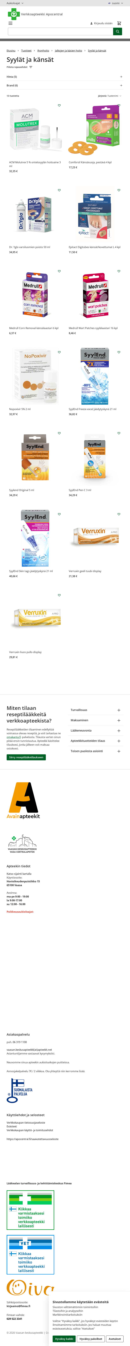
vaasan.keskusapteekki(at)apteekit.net (29, 1049)
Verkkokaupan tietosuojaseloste (26, 1122)
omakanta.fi (14, 737)
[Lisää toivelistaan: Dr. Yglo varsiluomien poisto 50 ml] (59, 190)
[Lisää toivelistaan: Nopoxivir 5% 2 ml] (59, 352)
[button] (65, 67)
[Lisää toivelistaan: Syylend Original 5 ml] (59, 433)
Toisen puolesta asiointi (87, 751)
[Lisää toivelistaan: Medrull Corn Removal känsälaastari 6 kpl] (59, 271)
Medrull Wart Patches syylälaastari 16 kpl (93, 328)
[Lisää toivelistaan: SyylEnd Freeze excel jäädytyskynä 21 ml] (119, 352)
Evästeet (12, 1126)
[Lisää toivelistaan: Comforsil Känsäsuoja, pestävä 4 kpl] (119, 105)
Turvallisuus (79, 710)
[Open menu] (10, 23)
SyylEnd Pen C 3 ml (80, 490)
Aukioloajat (13, 3)
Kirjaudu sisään (103, 23)
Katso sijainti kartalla (19, 874)
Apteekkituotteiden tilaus (88, 741)
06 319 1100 (20, 1042)
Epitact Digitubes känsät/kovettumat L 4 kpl (94, 247)
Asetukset (115, 1339)
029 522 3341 (14, 1319)
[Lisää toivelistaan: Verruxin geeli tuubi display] (119, 514)
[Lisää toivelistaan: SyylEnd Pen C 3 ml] (119, 433)
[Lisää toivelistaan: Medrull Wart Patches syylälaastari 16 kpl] (119, 271)
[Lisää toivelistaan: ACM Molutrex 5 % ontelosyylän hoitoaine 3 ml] (59, 105)
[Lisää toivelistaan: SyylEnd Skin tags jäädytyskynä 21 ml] (59, 514)
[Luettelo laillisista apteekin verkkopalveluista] (65, 1210)
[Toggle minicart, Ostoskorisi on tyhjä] (119, 23)
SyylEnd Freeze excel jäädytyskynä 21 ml (92, 409)
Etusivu (11, 50)
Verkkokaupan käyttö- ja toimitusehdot (30, 1130)
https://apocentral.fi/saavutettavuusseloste (32, 1139)
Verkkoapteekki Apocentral (42, 14)
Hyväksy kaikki (64, 1339)
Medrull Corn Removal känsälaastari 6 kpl (33, 328)
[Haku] (117, 31)
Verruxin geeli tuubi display (85, 571)
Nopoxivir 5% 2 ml (20, 409)
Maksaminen (79, 720)
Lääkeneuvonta (81, 730)
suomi (116, 3)
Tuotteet (26, 50)
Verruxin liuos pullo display (25, 652)
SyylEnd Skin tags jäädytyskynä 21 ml (31, 571)
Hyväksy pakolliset (91, 1339)
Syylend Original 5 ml (21, 490)
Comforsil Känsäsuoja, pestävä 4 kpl (90, 162)
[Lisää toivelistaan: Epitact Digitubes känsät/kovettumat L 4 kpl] (119, 190)
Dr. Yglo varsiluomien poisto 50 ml (29, 247)
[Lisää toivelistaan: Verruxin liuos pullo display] (59, 595)
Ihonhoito (43, 50)
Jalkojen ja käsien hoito (68, 50)
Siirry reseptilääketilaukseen (26, 757)
